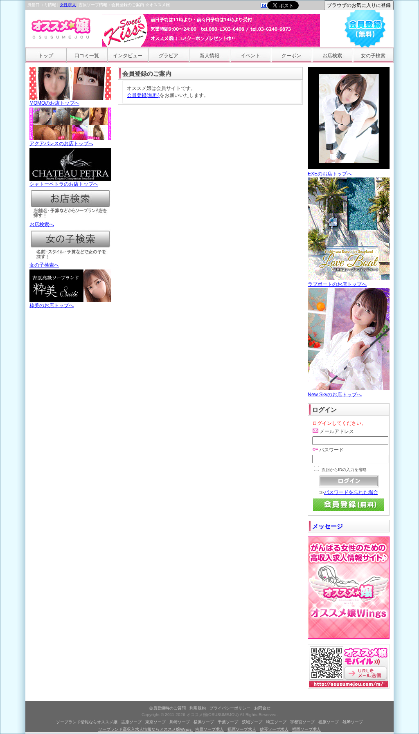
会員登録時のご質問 (167, 708)
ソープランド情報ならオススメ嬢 (87, 722)
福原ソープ (328, 722)
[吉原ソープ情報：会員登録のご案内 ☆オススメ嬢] (264, 6)
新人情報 (209, 55)
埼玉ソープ (276, 722)
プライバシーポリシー (230, 708)
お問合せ (262, 708)
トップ (45, 55)
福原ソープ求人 (242, 729)
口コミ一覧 (86, 55)
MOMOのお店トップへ (54, 103)
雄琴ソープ (352, 722)
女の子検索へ (44, 265)
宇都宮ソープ (302, 722)
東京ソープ (155, 722)
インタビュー (127, 55)
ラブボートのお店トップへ (337, 284)
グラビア (168, 55)
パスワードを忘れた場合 (351, 492)
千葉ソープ (228, 722)
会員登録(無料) (143, 95)
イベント (250, 55)
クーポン (291, 55)
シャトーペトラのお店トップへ (63, 184)
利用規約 (197, 708)
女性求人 (68, 4)
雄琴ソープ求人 (274, 729)
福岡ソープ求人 (306, 729)
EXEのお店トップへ (330, 174)
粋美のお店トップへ (51, 305)
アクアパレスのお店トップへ (61, 143)
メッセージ (327, 526)
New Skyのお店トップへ (335, 394)
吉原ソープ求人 (209, 729)
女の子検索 (373, 55)
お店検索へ (41, 224)
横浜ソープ (204, 722)
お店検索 (332, 55)
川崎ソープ (179, 722)
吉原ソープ (131, 722)
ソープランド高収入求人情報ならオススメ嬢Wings (145, 729)
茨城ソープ (252, 722)
